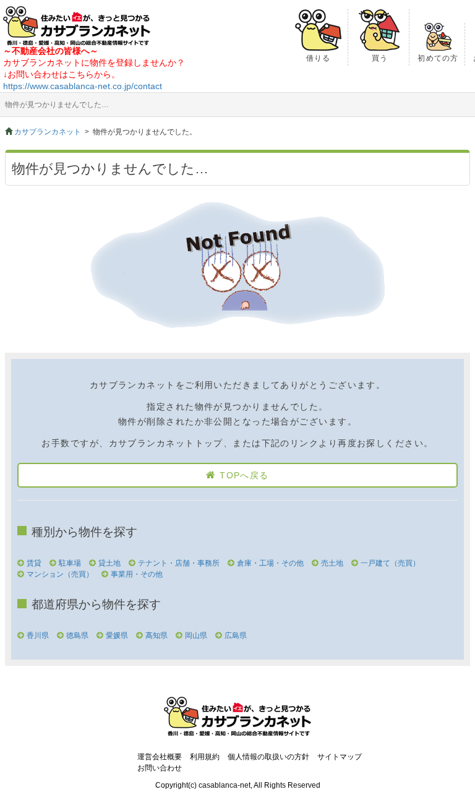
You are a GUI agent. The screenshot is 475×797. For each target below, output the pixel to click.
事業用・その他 (137, 574)
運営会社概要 (159, 756)
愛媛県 (117, 635)
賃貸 (34, 563)
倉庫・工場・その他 (270, 563)
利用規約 (205, 756)
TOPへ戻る (244, 475)
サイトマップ (339, 756)
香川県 (38, 635)
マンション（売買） (60, 574)
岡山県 (196, 635)
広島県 (236, 635)
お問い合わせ (159, 768)
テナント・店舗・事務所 (179, 563)
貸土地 (109, 563)
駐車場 (70, 563)
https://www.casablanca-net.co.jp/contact (82, 86)
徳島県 (77, 635)
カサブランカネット (47, 131)
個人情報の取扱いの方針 (268, 756)
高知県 (156, 635)
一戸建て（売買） (390, 563)
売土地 (332, 563)
